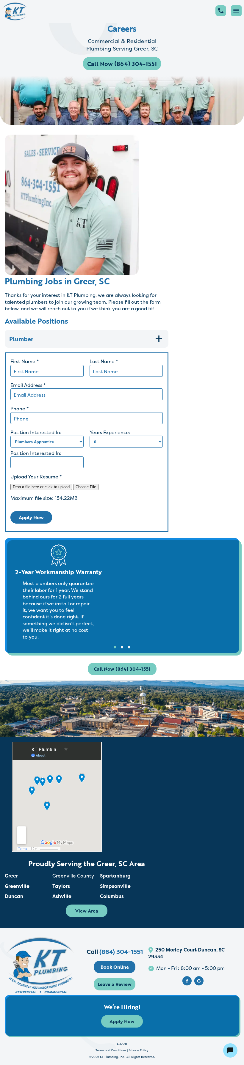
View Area (86, 910)
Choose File (86, 487)
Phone (19, 408)
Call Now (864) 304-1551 (122, 63)
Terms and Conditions (111, 1050)
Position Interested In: (36, 432)
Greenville (17, 886)
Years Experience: (110, 432)
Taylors (61, 886)
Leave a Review (115, 984)
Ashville (61, 896)
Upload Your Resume (36, 476)
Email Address (28, 385)
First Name (24, 361)
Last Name (104, 361)
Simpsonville (115, 886)
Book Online (115, 967)
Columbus (112, 896)
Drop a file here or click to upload (41, 487)
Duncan (14, 896)
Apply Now (31, 517)
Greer (11, 875)
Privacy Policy (138, 1050)
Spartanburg (115, 875)
